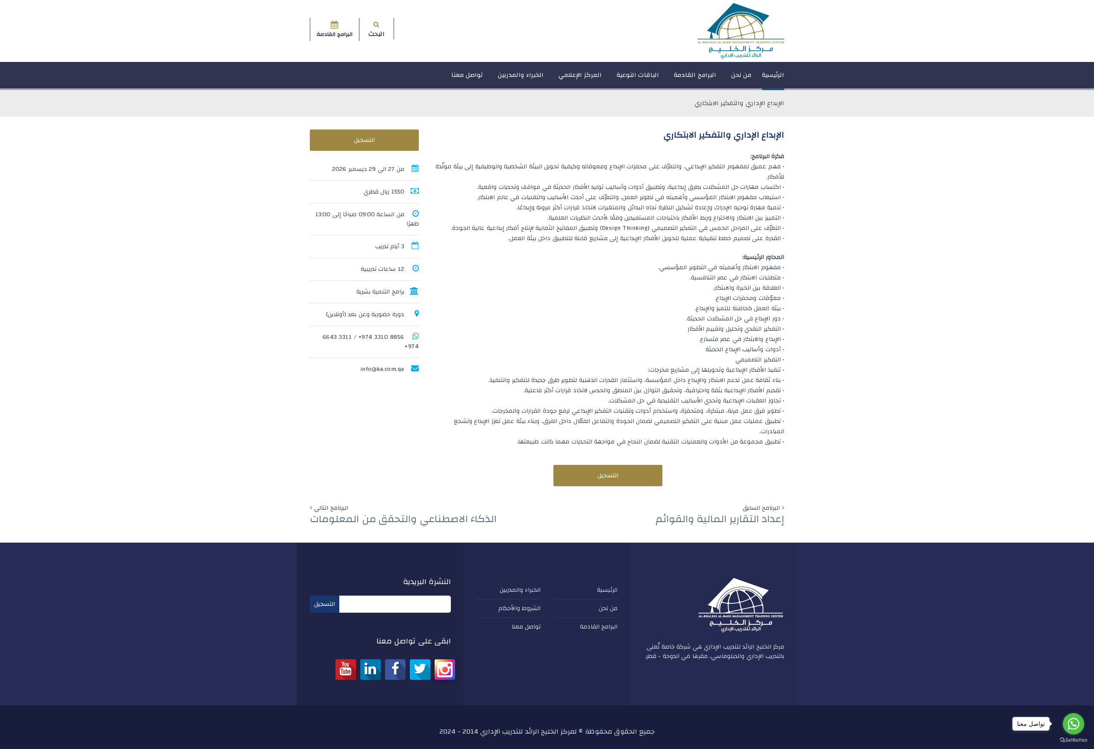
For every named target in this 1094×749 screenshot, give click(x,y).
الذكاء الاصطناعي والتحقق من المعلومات (403, 519)
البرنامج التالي (331, 508)
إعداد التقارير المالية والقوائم (720, 519)
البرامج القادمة (695, 75)
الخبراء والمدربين (521, 75)
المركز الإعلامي (580, 75)
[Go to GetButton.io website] (1073, 740)
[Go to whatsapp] (1073, 723)
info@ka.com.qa (382, 369)
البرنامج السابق (761, 508)
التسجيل (607, 475)
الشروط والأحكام (519, 608)
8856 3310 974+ (381, 337)
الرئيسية (773, 75)
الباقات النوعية (638, 75)
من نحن (741, 75)
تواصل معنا (467, 75)
